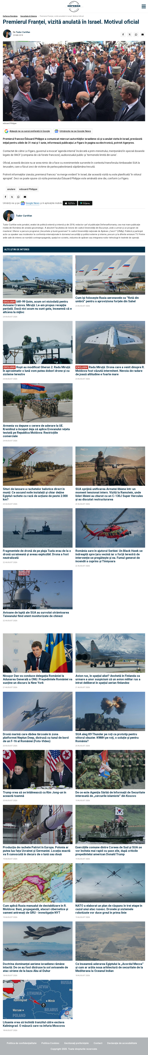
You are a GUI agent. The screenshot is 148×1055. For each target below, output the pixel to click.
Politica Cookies (50, 1043)
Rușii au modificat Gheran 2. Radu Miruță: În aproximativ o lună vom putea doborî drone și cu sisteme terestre (37, 370)
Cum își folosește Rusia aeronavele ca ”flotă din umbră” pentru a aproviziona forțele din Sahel (107, 299)
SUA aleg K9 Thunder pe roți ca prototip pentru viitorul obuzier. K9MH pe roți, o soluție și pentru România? (107, 737)
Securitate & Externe (28, 16)
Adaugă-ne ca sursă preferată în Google (30, 131)
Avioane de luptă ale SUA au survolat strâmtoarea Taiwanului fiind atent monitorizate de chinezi (36, 614)
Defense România (10, 16)
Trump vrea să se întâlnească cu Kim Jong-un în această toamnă (34, 794)
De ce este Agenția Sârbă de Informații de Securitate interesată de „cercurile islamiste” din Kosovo (110, 794)
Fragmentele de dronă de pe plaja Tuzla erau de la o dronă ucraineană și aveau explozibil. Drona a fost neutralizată (37, 554)
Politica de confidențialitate (22, 1043)
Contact (98, 1043)
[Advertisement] (110, 413)
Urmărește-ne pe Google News (75, 131)
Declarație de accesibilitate (122, 1043)
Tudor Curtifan (23, 32)
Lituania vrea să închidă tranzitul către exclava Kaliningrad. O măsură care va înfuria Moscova (34, 1024)
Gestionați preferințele (76, 1043)
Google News (32, 203)
